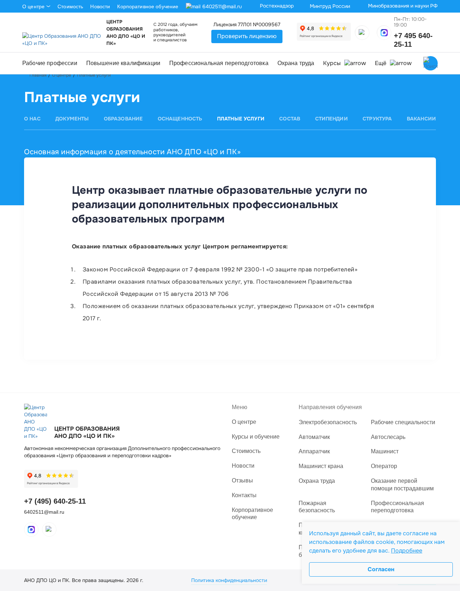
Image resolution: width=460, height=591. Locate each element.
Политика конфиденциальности (229, 580)
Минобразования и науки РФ (403, 6)
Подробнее (406, 550)
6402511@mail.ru (222, 6)
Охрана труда (295, 63)
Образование (123, 118)
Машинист (385, 451)
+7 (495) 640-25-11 (55, 501)
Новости (100, 6)
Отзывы (242, 480)
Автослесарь (388, 437)
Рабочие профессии (49, 63)
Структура (377, 118)
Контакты (244, 495)
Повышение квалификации (123, 63)
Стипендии (331, 118)
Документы (72, 118)
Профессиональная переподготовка (218, 63)
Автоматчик (314, 437)
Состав (289, 118)
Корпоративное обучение (147, 6)
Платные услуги (240, 118)
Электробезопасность (328, 422)
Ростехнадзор (277, 6)
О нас (32, 118)
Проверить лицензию (247, 36)
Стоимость (70, 6)
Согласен (381, 569)
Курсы (332, 63)
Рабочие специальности (403, 422)
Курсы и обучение (256, 437)
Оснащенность (180, 118)
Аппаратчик (314, 451)
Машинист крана (321, 466)
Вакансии (421, 118)
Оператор (384, 466)
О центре (33, 6)
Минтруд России (330, 6)
